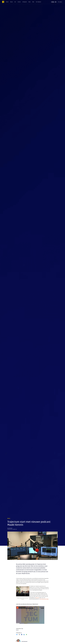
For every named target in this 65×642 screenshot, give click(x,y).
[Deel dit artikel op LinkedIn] (24, 634)
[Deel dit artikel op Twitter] (19, 634)
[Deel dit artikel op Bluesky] (17, 634)
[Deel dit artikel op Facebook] (22, 634)
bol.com (37, 597)
